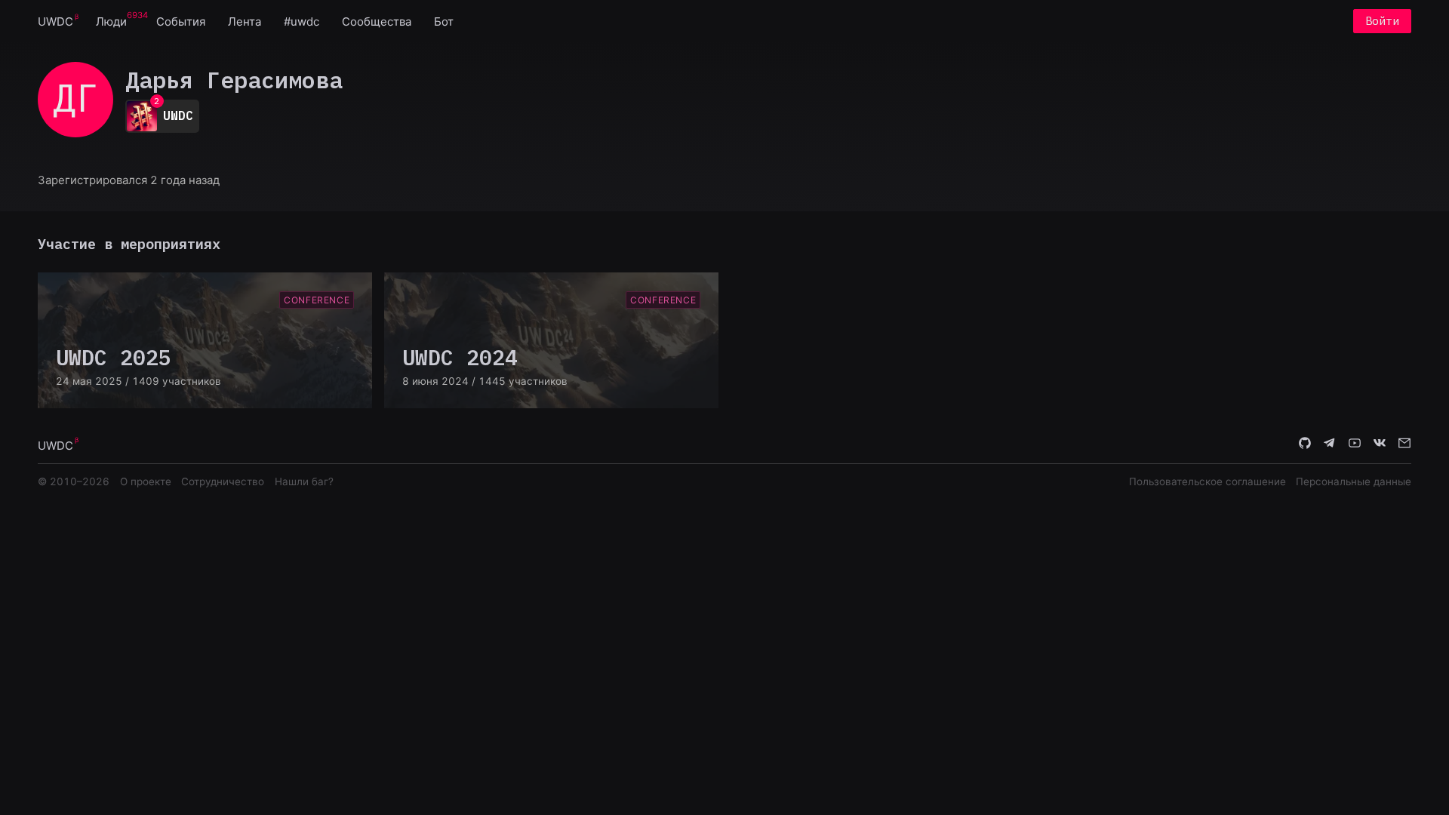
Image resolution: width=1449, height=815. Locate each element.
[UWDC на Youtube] (1354, 444)
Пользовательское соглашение (1207, 481)
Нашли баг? (304, 481)
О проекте (145, 481)
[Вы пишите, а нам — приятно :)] (1404, 444)
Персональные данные (1353, 481)
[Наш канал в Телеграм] (1330, 444)
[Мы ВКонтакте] (1379, 444)
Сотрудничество (222, 481)
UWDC (55, 21)
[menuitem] (55, 20)
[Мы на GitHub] (1305, 444)
